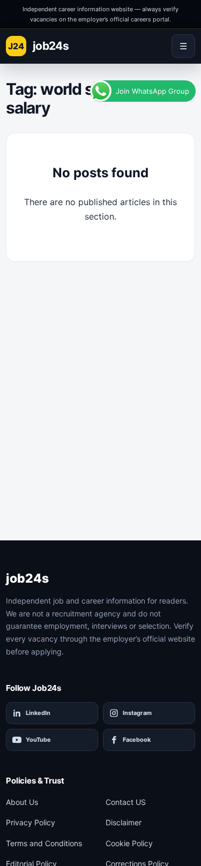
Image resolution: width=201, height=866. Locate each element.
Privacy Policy (30, 822)
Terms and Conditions (44, 843)
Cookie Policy (129, 843)
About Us (22, 802)
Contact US (126, 802)
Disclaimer (124, 822)
